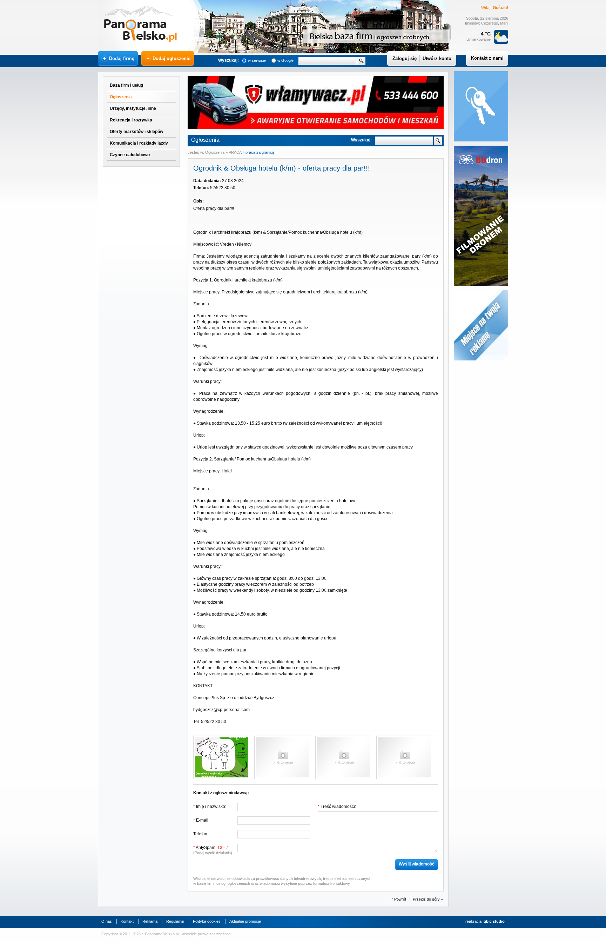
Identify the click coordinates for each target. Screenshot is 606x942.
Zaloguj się (404, 58)
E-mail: (201, 820)
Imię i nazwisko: (209, 806)
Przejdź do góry (426, 899)
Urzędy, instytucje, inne (133, 108)
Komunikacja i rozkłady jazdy (139, 143)
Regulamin (175, 921)
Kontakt (127, 921)
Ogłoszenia (121, 96)
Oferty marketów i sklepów (136, 131)
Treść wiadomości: (337, 806)
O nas (106, 921)
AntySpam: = (212, 850)
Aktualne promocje (245, 921)
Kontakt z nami (487, 58)
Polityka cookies (207, 921)
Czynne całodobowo (130, 154)
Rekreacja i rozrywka (131, 120)
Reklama (149, 921)
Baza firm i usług (126, 85)
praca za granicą (259, 152)
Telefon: (200, 833)
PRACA (235, 152)
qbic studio (494, 921)
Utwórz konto (437, 58)
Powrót (400, 899)
